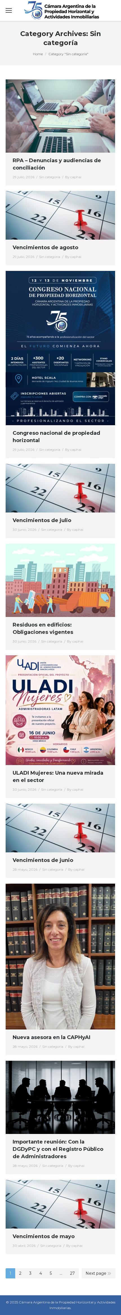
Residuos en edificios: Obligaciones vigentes (43, 628)
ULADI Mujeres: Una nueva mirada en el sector (58, 776)
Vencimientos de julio (42, 520)
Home (38, 54)
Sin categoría (49, 177)
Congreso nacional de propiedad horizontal (56, 436)
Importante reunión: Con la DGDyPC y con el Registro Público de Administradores (58, 1149)
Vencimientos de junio (43, 860)
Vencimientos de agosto (45, 247)
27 (72, 1273)
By (73, 177)
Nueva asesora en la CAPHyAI (51, 1037)
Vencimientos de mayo (44, 1236)
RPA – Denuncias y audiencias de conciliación (57, 164)
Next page (96, 1273)
